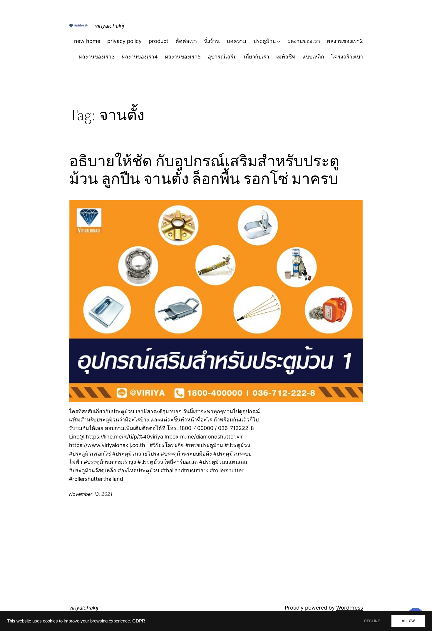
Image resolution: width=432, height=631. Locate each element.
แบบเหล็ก (313, 56)
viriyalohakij (109, 26)
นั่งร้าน (212, 41)
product (158, 41)
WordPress (349, 608)
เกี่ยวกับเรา (256, 56)
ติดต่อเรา (186, 41)
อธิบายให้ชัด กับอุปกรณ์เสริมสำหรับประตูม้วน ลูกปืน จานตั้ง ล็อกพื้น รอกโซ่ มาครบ (204, 170)
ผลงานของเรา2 (345, 41)
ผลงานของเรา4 (140, 56)
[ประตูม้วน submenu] (278, 41)
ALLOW (408, 621)
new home (87, 41)
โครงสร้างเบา (347, 56)
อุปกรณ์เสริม (222, 56)
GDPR (138, 621)
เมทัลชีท (285, 56)
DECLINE (372, 621)
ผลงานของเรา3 (97, 56)
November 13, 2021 (90, 494)
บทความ (236, 41)
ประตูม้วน (264, 41)
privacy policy (124, 41)
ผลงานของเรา (303, 41)
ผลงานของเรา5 (183, 56)
